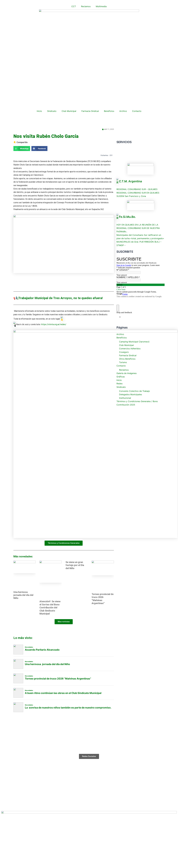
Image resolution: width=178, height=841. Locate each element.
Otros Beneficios (127, 358)
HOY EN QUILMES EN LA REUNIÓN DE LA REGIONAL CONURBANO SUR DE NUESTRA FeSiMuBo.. (138, 228)
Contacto (136, 111)
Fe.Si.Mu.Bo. (127, 216)
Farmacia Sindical (90, 111)
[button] (21, 148)
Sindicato (51, 111)
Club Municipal (69, 111)
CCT (73, 6)
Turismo (123, 362)
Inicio (39, 111)
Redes (119, 383)
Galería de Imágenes (126, 373)
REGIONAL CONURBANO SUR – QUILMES (136, 189)
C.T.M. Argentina (130, 181)
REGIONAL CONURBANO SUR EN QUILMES (137, 192)
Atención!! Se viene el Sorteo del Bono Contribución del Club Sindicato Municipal (49, 607)
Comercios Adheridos (129, 348)
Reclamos (86, 6)
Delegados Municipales (130, 394)
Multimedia (101, 6)
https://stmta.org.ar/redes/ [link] (53, 324)
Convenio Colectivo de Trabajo (134, 391)
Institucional (125, 398)
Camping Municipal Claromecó (134, 341)
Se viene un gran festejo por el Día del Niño (75, 565)
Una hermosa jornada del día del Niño (23, 595)
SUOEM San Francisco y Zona (131, 196)
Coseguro (124, 352)
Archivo (123, 111)
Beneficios (109, 111)
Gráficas (120, 376)
